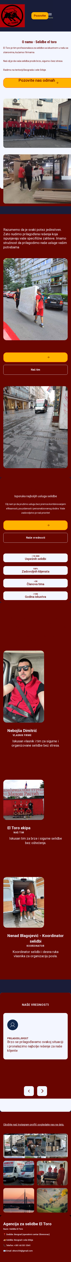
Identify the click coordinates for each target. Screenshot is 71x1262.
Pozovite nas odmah (35, 357)
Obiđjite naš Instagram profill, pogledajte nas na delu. (33, 1124)
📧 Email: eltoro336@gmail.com (18, 1251)
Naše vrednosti (35, 537)
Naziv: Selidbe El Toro (13, 1229)
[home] (12, 15)
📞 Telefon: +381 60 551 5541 (17, 1245)
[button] (50, 16)
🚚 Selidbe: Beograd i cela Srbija (18, 1240)
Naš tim (35, 369)
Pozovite (40, 15)
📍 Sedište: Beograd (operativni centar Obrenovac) (26, 1234)
